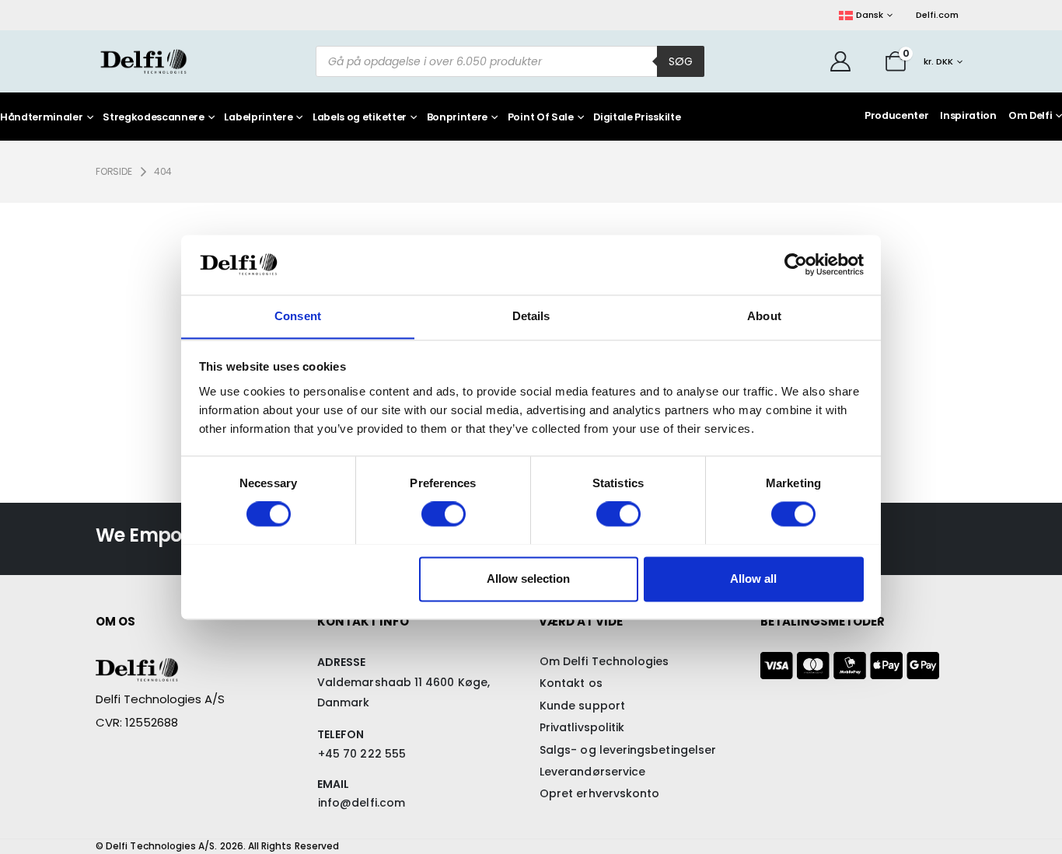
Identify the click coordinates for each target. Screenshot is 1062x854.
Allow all (753, 578)
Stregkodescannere (153, 118)
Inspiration (968, 115)
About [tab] (764, 315)
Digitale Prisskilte (636, 118)
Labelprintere (258, 118)
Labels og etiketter (360, 118)
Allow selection (528, 578)
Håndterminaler (41, 118)
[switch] (443, 513)
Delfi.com (937, 15)
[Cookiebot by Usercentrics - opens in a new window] (796, 264)
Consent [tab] (297, 315)
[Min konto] (841, 61)
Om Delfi (1030, 115)
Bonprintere (457, 118)
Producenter (896, 115)
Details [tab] (531, 315)
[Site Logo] (143, 61)
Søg (681, 61)
